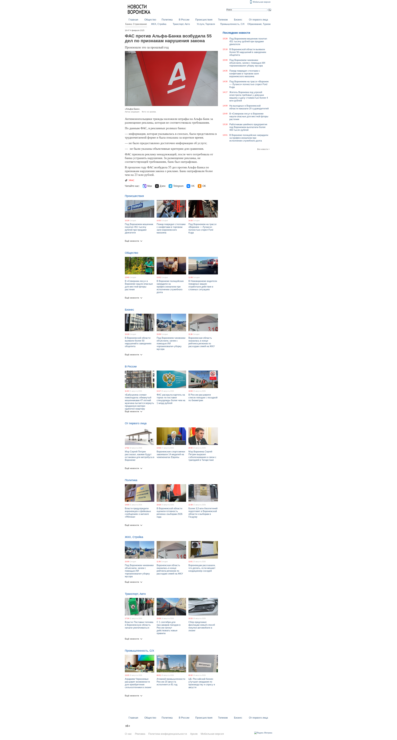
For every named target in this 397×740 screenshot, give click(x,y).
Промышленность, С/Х (232, 24)
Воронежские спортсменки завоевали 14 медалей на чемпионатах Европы (171, 454)
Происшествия (203, 19)
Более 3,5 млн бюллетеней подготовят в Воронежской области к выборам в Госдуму (202, 512)
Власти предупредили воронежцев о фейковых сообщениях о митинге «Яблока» (138, 512)
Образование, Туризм (258, 24)
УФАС (131, 180)
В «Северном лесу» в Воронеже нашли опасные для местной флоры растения (139, 285)
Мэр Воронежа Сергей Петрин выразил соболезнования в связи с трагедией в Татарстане (202, 455)
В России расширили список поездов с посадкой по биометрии (202, 397)
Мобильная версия (261, 2)
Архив (194, 733)
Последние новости (236, 32)
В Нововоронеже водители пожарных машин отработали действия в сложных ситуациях (202, 285)
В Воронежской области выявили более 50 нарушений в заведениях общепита (138, 342)
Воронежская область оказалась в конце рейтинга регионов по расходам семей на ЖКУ (201, 342)
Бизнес (238, 19)
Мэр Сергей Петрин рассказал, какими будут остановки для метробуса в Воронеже (139, 455)
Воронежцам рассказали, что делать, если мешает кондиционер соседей (201, 568)
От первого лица (258, 19)
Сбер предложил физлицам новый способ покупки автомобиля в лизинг (201, 626)
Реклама (140, 733)
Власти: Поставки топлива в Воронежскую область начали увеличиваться (139, 625)
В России (184, 19)
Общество (150, 19)
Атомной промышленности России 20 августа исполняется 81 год (171, 682)
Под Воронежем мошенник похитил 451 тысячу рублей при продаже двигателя (139, 228)
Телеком (223, 19)
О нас (128, 733)
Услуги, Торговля (206, 24)
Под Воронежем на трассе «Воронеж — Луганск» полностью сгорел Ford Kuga (202, 228)
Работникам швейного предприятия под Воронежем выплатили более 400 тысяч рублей (248, 127)
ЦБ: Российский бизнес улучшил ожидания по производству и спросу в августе (201, 683)
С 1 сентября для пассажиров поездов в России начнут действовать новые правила (169, 628)
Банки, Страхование (136, 24)
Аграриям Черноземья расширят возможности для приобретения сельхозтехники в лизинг (138, 683)
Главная (133, 19)
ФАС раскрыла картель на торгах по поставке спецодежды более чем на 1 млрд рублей (171, 398)
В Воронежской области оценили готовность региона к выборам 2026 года (169, 512)
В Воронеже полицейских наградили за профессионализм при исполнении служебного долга (170, 287)
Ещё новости (132, 241)
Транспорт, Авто (181, 24)
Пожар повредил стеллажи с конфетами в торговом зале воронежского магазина (171, 228)
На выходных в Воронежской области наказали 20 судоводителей (249, 107)
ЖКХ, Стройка (158, 24)
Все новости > (263, 149)
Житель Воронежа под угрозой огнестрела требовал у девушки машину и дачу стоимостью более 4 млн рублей (248, 96)
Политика (167, 19)
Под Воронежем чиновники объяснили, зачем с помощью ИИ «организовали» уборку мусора (247, 63)
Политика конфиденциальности (167, 733)
